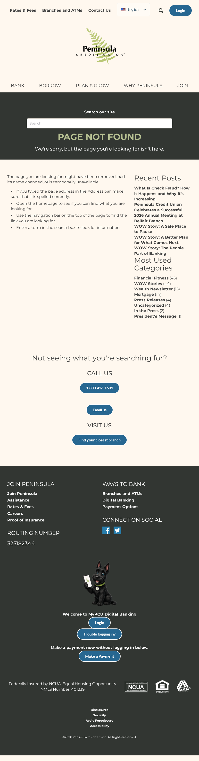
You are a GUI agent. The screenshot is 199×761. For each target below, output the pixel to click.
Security (99, 715)
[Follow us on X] (117, 533)
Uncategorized (149, 305)
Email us (100, 409)
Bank (17, 85)
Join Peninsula (22, 493)
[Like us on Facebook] (106, 533)
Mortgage (144, 294)
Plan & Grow (92, 85)
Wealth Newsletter (153, 289)
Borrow (50, 85)
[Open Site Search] (161, 9)
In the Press (146, 310)
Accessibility (99, 726)
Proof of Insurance (25, 520)
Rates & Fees (23, 10)
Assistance (18, 500)
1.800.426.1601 (99, 387)
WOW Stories (148, 283)
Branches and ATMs (62, 10)
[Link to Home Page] (99, 46)
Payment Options (120, 506)
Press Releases (149, 300)
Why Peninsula (143, 85)
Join (182, 85)
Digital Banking (118, 500)
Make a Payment (99, 656)
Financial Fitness (151, 278)
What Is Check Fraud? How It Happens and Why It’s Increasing (162, 193)
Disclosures (99, 710)
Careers (15, 513)
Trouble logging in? (99, 634)
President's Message (155, 316)
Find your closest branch (99, 440)
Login (99, 622)
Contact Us (99, 10)
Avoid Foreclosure (99, 720)
